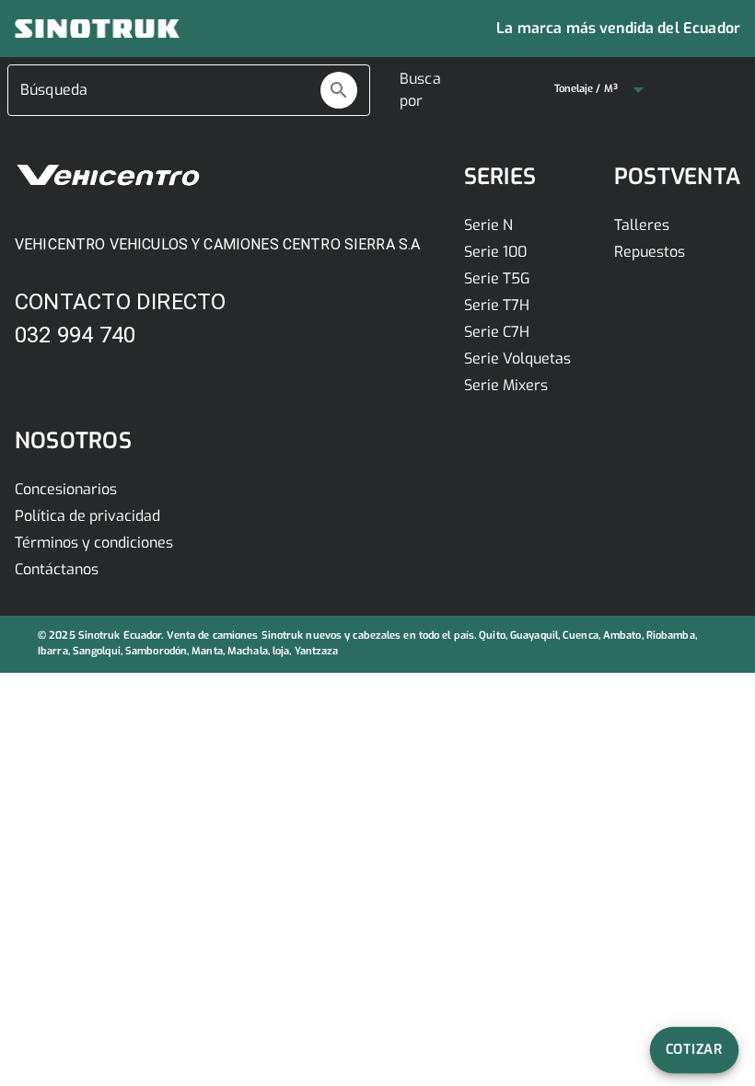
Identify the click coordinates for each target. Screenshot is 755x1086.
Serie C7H (496, 331)
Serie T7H (496, 305)
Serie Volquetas (517, 358)
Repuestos (649, 251)
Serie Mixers (506, 385)
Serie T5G (496, 278)
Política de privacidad (87, 516)
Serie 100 (495, 251)
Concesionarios (66, 489)
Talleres (641, 225)
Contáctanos (57, 569)
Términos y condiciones (94, 542)
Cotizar (695, 1049)
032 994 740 (75, 335)
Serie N (488, 225)
